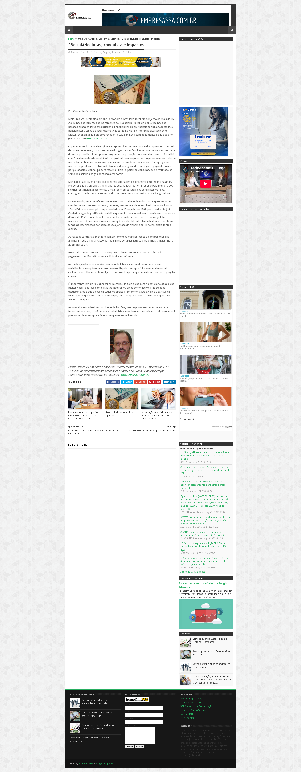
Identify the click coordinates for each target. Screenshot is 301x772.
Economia (104, 38)
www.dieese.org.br (97, 138)
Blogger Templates (104, 763)
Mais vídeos (199, 571)
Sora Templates (86, 763)
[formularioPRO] (137, 701)
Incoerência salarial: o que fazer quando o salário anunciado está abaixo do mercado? (84, 415)
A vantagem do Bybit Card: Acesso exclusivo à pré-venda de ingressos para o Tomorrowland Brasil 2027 (205, 470)
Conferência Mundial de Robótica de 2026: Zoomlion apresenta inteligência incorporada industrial (202, 485)
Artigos (93, 38)
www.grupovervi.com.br (135, 374)
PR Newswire (187, 717)
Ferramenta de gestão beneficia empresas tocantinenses (91, 739)
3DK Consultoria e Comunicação (196, 706)
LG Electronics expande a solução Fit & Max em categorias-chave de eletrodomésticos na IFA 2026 (203, 546)
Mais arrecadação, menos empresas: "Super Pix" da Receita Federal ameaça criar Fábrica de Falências (211, 679)
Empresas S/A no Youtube (193, 710)
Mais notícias (186, 571)
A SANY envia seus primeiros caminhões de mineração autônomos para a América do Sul (203, 533)
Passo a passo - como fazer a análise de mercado (211, 652)
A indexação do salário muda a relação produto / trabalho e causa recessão (156, 415)
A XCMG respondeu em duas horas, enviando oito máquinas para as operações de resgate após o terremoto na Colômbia (205, 520)
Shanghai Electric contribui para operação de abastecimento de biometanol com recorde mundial (204, 455)
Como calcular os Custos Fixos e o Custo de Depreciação (209, 640)
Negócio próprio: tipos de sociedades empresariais (211, 665)
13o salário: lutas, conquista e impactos (120, 414)
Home (71, 38)
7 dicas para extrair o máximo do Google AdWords (203, 585)
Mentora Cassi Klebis (191, 702)
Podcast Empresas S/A (191, 698)
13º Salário (81, 38)
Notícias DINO (187, 714)
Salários (115, 38)
